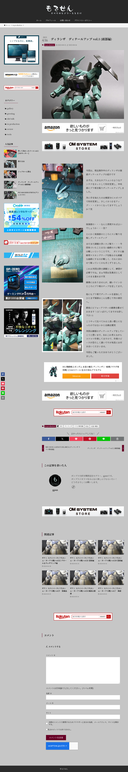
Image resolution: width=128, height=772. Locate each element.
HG (61, 426)
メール (50, 703)
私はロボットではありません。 (60, 729)
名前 (49, 693)
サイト (48, 712)
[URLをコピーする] (117, 439)
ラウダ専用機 (78, 426)
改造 (87, 426)
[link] (73, 487)
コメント (50, 655)
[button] (48, 439)
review (10, 129)
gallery (10, 108)
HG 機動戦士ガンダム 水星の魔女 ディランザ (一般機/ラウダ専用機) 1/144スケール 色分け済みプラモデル (90, 368)
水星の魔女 (94, 426)
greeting (11, 113)
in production (49, 45)
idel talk (10, 119)
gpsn (55, 490)
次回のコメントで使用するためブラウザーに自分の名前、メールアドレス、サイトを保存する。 (83, 723)
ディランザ (68, 426)
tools (9, 134)
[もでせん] (64, 9)
